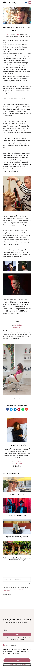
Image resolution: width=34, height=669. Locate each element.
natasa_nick (18, 461)
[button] (30, 2)
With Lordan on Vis (17, 494)
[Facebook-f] (16, 466)
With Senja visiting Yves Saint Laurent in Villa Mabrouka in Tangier (17, 559)
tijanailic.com (17, 327)
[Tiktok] (18, 466)
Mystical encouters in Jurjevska (17, 537)
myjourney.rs (18, 463)
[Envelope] (20, 466)
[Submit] (17, 634)
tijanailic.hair (18, 325)
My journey (9, 2)
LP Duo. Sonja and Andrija (17, 515)
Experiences (23, 34)
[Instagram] (13, 466)
